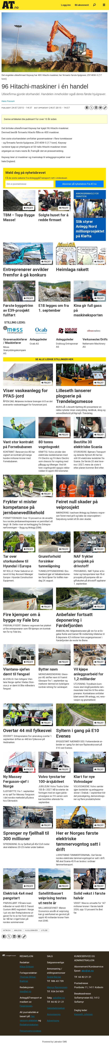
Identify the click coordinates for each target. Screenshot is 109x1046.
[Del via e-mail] (100, 108)
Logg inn (66, 5)
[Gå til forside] (30, 5)
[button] (5, 328)
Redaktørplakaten (29, 1024)
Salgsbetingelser (56, 1008)
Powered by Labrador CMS (54, 1042)
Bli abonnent (82, 5)
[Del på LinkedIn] (96, 108)
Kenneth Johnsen (83, 1014)
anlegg (18, 930)
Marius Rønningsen (57, 987)
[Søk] (94, 5)
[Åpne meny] (104, 5)
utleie (44, 930)
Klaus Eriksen (27, 966)
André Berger (54, 977)
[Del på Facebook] (87, 108)
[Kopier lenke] (105, 108)
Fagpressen (26, 1006)
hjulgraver (31, 930)
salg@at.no (59, 997)
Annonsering (53, 1014)
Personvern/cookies (30, 1030)
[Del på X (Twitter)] (91, 108)
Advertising (53, 1020)
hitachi (7, 930)
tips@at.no (25, 991)
